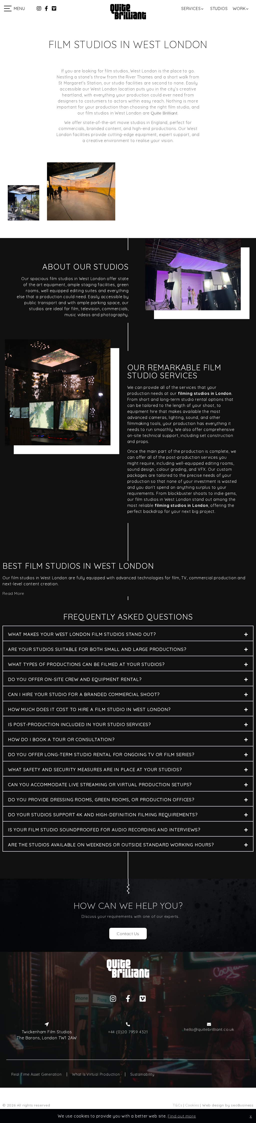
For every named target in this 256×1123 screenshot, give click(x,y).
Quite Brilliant (164, 113)
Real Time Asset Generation (36, 1074)
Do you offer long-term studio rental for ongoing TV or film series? (101, 754)
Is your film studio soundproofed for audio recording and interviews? (104, 830)
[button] (128, 633)
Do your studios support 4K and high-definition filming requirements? (103, 815)
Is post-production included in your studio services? (79, 724)
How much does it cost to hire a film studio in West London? (89, 709)
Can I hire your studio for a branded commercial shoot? (84, 694)
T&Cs (177, 1105)
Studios (219, 8)
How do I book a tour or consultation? (61, 739)
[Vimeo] (54, 8)
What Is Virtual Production (96, 1074)
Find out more (182, 1115)
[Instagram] (39, 8)
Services (190, 8)
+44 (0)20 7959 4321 (128, 1031)
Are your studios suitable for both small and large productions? (97, 649)
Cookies (192, 1105)
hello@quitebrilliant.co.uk (209, 1029)
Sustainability (142, 1074)
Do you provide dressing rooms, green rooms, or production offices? (101, 800)
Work (239, 8)
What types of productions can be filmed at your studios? (86, 664)
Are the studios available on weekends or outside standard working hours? (111, 845)
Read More (13, 593)
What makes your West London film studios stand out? (82, 634)
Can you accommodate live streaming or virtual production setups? (100, 785)
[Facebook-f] (46, 8)
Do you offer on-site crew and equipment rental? (75, 679)
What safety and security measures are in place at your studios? (95, 769)
